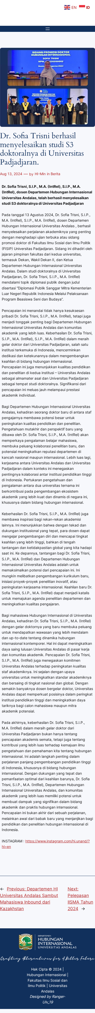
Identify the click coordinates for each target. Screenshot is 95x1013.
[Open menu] (48, 29)
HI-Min (40, 174)
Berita (55, 174)
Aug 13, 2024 (11, 174)
